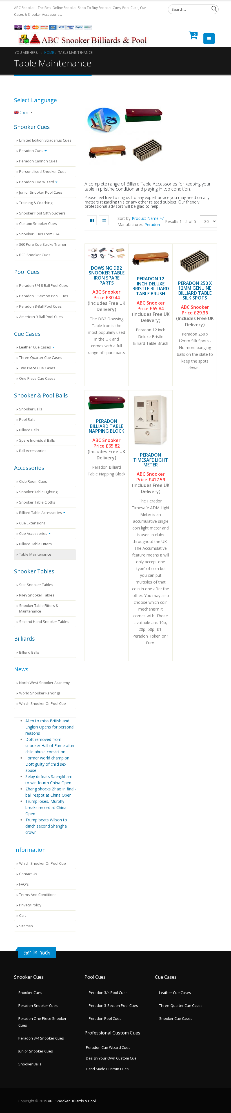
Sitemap (26, 926)
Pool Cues (27, 272)
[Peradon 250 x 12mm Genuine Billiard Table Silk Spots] (195, 261)
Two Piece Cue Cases (37, 368)
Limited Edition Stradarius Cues (45, 140)
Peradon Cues (31, 150)
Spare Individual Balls (37, 440)
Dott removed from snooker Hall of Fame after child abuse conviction (50, 745)
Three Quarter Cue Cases (40, 357)
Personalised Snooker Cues (42, 171)
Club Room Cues (33, 481)
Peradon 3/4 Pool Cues (108, 992)
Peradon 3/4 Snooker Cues (41, 1038)
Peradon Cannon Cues (38, 161)
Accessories (29, 467)
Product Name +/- (148, 218)
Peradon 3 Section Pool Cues (43, 296)
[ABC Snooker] (83, 33)
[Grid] (92, 220)
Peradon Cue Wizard (36, 182)
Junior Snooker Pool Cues (40, 192)
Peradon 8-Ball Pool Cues (40, 306)
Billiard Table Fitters (35, 544)
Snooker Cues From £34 (39, 234)
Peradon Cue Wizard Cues (108, 1047)
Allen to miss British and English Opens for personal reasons (49, 727)
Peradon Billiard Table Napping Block (106, 426)
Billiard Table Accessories (40, 512)
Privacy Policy (30, 905)
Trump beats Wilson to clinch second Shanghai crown (46, 826)
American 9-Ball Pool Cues (41, 316)
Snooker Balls (30, 409)
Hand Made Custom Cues (107, 1069)
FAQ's (24, 884)
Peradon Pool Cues (105, 1018)
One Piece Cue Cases (37, 378)
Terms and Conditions (38, 894)
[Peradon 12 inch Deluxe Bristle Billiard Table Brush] (151, 259)
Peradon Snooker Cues (38, 1005)
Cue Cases (27, 334)
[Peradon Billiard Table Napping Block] (107, 403)
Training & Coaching (35, 202)
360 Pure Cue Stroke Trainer (42, 244)
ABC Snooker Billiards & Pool (72, 1101)
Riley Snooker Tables (36, 595)
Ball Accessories (32, 450)
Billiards (24, 638)
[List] (104, 220)
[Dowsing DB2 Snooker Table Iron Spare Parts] (107, 253)
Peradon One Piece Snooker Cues (42, 1022)
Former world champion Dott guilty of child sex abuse (47, 764)
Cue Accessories (33, 533)
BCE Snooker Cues (34, 254)
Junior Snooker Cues (35, 1051)
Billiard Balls (29, 430)
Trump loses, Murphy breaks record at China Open (45, 807)
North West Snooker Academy (44, 682)
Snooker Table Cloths (37, 502)
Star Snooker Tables (36, 584)
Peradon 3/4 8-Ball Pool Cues (43, 285)
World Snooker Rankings (40, 693)
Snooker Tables (34, 571)
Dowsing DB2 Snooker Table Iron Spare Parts (107, 275)
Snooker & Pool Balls (41, 395)
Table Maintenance (35, 554)
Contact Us (28, 873)
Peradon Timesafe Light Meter (150, 460)
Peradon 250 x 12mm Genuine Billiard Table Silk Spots (195, 290)
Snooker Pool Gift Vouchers (42, 213)
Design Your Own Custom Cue (111, 1058)
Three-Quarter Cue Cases (181, 1005)
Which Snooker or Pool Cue (42, 703)
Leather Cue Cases (35, 347)
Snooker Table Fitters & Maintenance (38, 608)
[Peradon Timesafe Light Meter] (151, 420)
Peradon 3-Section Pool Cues (113, 1005)
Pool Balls (27, 419)
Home (49, 52)
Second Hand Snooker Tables (44, 621)
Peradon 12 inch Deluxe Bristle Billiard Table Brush (150, 286)
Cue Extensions (32, 523)
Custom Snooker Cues (38, 223)
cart (22, 915)
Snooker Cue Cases (175, 1018)
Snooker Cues (32, 127)
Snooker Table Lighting (38, 492)
